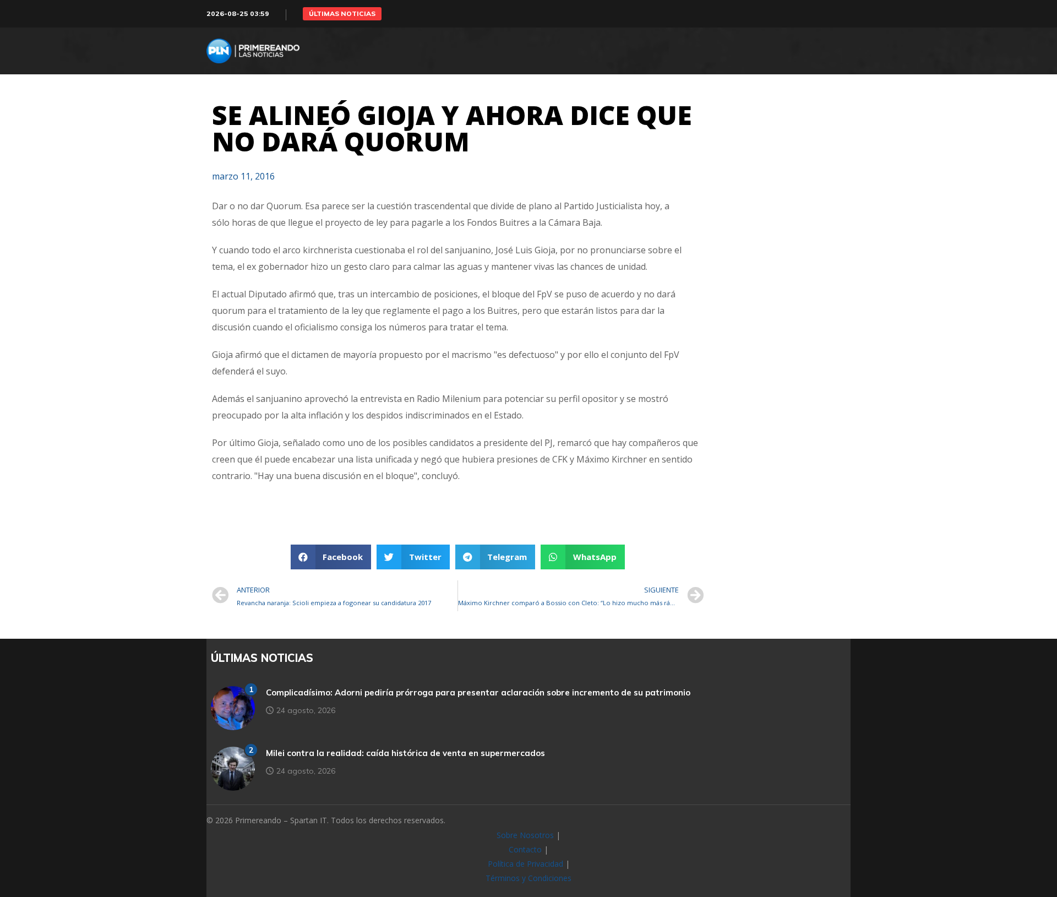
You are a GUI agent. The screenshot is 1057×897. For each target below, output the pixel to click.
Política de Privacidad (525, 863)
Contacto (525, 849)
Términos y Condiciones (528, 878)
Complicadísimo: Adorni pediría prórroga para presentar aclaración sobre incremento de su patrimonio (478, 692)
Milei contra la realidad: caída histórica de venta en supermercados (405, 753)
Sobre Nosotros (525, 835)
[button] (342, 13)
